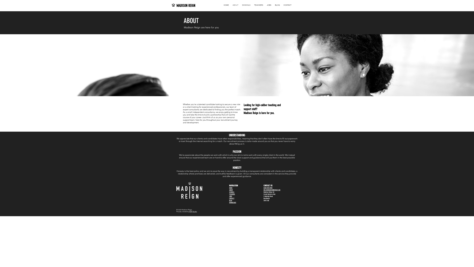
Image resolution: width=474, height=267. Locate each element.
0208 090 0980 (268, 188)
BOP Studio (193, 211)
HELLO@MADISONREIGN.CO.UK (272, 190)
